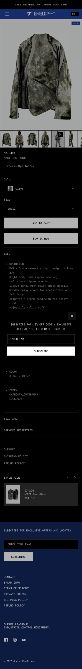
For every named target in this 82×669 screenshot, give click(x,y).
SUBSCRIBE (41, 351)
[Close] (72, 316)
